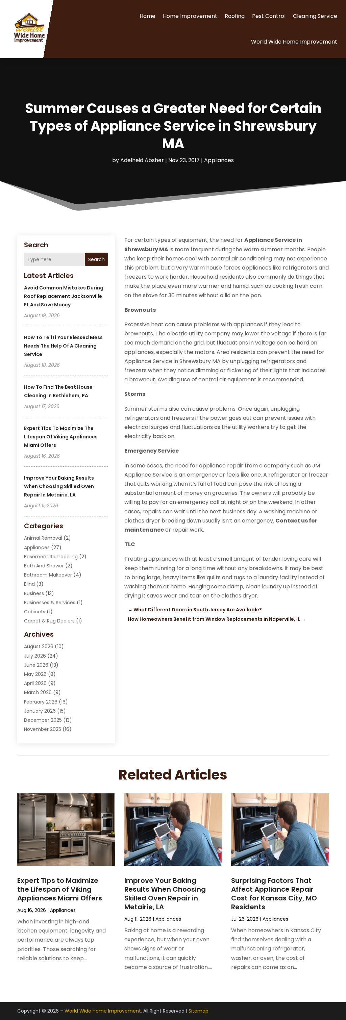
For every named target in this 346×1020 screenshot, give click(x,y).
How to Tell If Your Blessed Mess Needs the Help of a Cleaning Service (63, 346)
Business (34, 593)
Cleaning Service (315, 16)
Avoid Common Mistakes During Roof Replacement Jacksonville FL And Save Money (63, 296)
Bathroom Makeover (48, 574)
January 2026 (40, 711)
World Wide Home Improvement (294, 42)
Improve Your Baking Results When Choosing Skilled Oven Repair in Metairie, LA (59, 486)
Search (96, 259)
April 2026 (35, 683)
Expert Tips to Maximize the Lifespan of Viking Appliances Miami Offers (61, 437)
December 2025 (43, 720)
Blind (29, 584)
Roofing (235, 16)
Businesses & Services (49, 602)
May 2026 (35, 674)
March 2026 (38, 692)
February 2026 (40, 701)
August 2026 (38, 646)
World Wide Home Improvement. (103, 1011)
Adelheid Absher (142, 160)
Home (147, 16)
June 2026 (36, 665)
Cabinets (34, 611)
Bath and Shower (44, 565)
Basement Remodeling (51, 556)
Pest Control (269, 16)
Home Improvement (190, 16)
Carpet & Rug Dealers (49, 620)
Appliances (219, 160)
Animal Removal (43, 538)
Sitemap (198, 1011)
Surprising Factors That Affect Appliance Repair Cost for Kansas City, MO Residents (274, 894)
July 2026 (35, 656)
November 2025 (42, 729)
